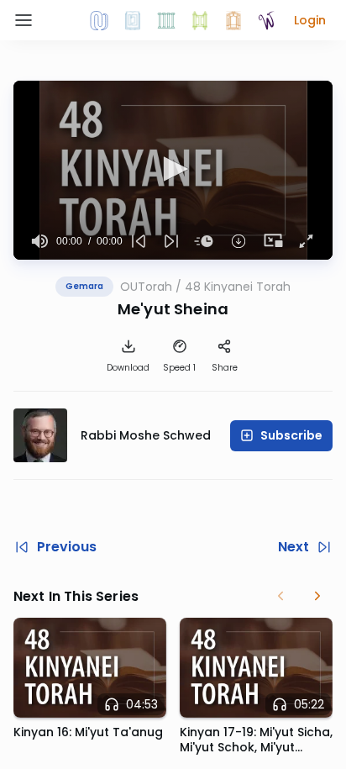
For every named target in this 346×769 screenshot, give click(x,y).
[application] (173, 170)
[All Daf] (233, 20)
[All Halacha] (166, 20)
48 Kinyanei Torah (238, 286)
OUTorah (146, 286)
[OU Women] (267, 20)
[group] (40, 241)
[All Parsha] (199, 20)
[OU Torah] (99, 20)
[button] (310, 20)
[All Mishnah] (132, 20)
